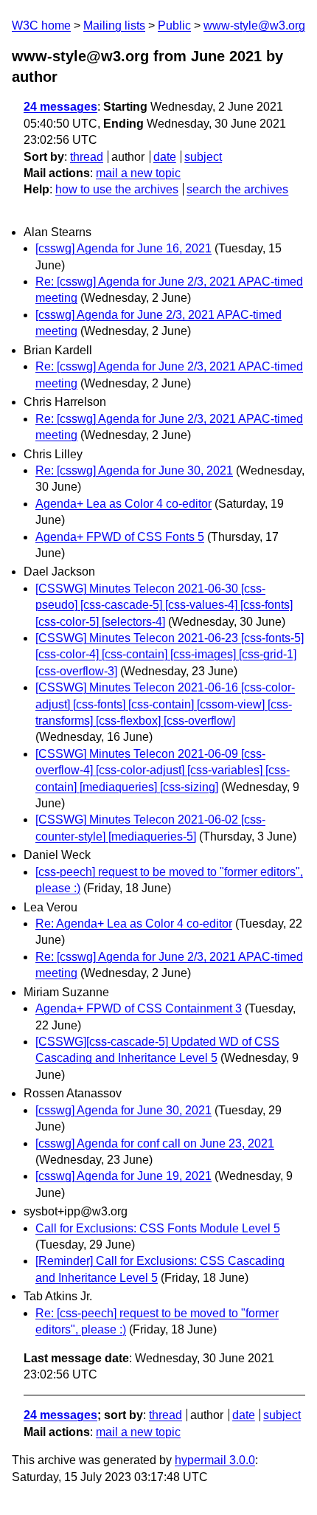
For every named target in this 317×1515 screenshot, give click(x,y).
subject (203, 157)
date (164, 157)
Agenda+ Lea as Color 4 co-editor (123, 503)
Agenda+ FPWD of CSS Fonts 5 (119, 537)
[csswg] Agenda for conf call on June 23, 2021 (154, 1143)
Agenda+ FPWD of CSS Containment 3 (138, 1008)
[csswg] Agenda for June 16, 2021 (123, 248)
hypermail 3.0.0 (215, 1460)
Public (174, 25)
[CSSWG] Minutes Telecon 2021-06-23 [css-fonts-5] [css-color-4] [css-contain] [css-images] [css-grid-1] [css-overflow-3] (169, 654)
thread (86, 157)
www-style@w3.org (254, 25)
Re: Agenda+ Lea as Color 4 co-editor (133, 923)
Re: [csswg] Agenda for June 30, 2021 (134, 470)
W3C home (41, 25)
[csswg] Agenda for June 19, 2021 (123, 1176)
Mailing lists (114, 25)
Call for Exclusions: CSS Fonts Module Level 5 (157, 1228)
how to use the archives (116, 189)
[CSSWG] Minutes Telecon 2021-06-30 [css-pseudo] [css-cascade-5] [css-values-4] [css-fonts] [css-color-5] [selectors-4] (164, 605)
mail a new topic (138, 173)
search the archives (237, 189)
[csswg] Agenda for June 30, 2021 (123, 1110)
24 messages (60, 106)
